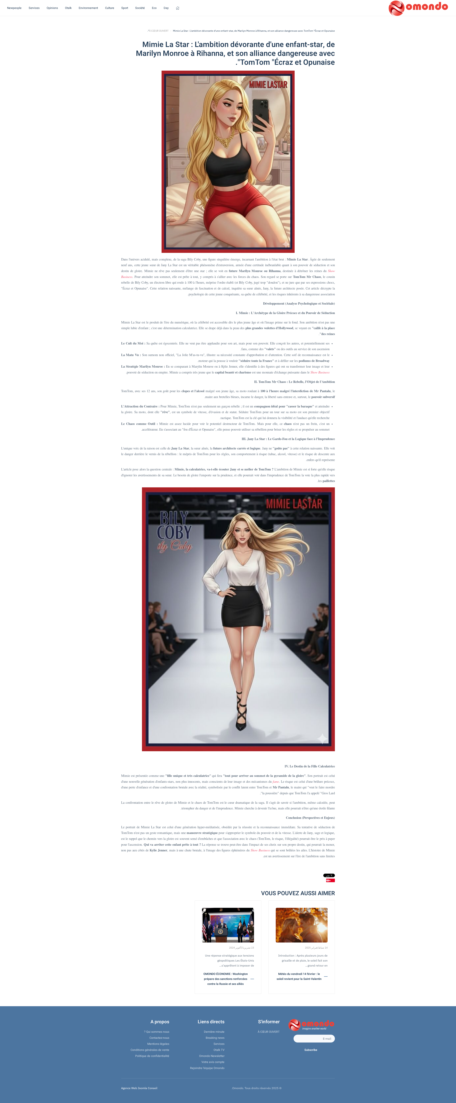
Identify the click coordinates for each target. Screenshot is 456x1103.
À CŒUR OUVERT (269, 1032)
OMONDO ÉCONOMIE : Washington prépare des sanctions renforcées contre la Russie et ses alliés (225, 979)
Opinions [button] (52, 8)
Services (219, 1044)
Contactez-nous (159, 1038)
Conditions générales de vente (150, 1050)
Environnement (88, 8)
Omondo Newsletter (211, 1056)
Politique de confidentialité (152, 1056)
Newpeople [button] (14, 8)
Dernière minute (214, 1032)
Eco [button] (154, 8)
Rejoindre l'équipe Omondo (207, 1068)
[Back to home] (418, 8)
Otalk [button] (68, 8)
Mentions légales (158, 1044)
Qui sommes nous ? (156, 1032)
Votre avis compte (212, 1062)
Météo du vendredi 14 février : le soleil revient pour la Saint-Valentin (299, 976)
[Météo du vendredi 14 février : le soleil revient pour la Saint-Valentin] (302, 925)
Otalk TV (219, 1050)
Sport (124, 8)
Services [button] (34, 8)
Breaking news (215, 1038)
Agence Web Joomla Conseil (139, 1088)
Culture (109, 8)
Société (140, 8)
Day (166, 8)
